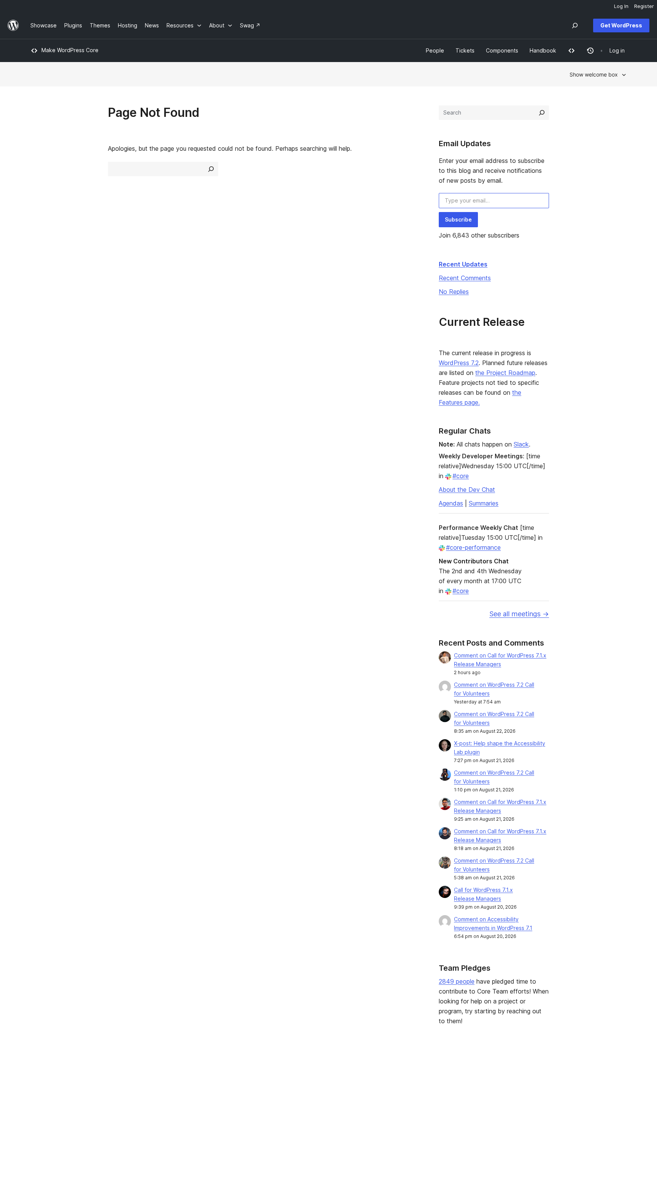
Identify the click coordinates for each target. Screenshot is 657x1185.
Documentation (291, 1088)
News (37, 1088)
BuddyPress (531, 1112)
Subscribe (458, 219)
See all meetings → (519, 614)
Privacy (39, 1112)
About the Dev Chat (467, 489)
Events (401, 1088)
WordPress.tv (292, 1112)
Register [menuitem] (644, 6)
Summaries (483, 503)
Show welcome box (594, 74)
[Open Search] (575, 25)
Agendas (451, 503)
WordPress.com (536, 1076)
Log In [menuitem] (621, 6)
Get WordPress (621, 25)
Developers (287, 1100)
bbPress (527, 1100)
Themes (161, 1088)
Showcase (164, 1076)
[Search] (542, 112)
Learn (279, 1076)
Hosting (40, 1100)
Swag (403, 1112)
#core (460, 476)
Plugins (160, 1100)
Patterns (162, 1112)
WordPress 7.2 (459, 363)
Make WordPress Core (69, 50)
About (38, 1076)
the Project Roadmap (505, 372)
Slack (521, 444)
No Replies (454, 291)
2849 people (456, 981)
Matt (522, 1088)
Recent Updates (463, 264)
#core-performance (473, 547)
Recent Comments (465, 278)
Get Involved (409, 1076)
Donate (405, 1100)
